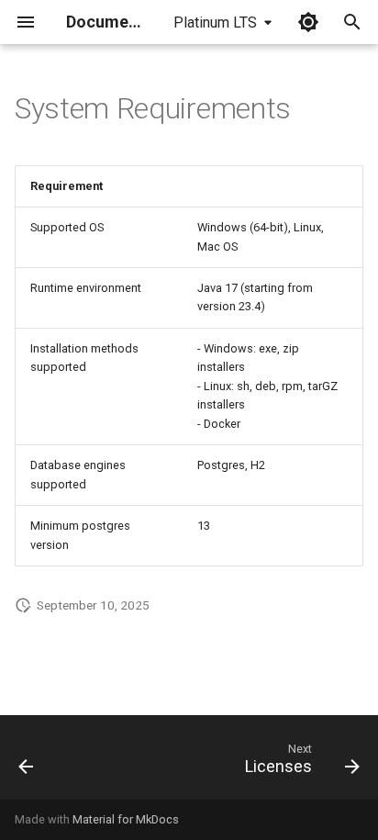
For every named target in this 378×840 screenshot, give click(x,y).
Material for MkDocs (125, 819)
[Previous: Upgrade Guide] (27, 763)
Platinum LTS (215, 22)
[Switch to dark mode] (308, 22)
